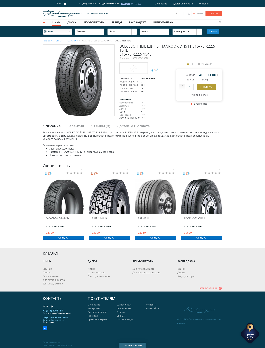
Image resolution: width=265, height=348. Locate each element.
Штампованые (96, 272)
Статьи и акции (125, 319)
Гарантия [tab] (75, 126)
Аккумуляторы (185, 276)
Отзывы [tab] (100, 126)
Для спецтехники (53, 283)
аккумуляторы (94, 22)
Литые (91, 268)
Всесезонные (51, 276)
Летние (47, 272)
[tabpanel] (132, 144)
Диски (181, 272)
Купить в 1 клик (199, 94)
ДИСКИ (92, 261)
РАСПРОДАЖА (186, 261)
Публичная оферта (51, 342)
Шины (181, 268)
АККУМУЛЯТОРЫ (143, 261)
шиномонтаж (163, 22)
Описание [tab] (52, 126)
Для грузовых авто (54, 280)
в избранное (200, 104)
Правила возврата (97, 319)
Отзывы (121, 312)
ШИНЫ (47, 261)
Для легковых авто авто (146, 272)
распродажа (137, 22)
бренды (116, 22)
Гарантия (93, 315)
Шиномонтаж (124, 304)
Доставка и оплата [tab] (133, 126)
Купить (62, 237)
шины (56, 22)
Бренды (121, 315)
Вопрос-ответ (124, 308)
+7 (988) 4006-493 (87, 3)
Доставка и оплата (183, 3)
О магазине (161, 3)
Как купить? (94, 308)
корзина (214, 13)
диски (72, 22)
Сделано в (133, 345)
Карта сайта (152, 308)
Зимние (47, 268)
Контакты (204, 3)
